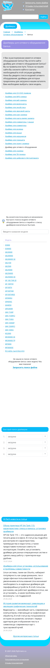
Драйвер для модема (14, 129)
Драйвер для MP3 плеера (16, 96)
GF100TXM (9, 291)
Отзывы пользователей (36, 6)
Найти (43, 16)
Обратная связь (11, 656)
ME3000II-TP (10, 340)
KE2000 (8, 333)
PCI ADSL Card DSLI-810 (14, 351)
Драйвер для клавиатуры (15, 125)
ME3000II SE (10, 337)
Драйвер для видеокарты (16, 104)
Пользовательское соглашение (17, 659)
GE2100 (8, 263)
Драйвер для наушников (15, 136)
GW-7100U (9, 319)
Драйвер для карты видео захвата (19, 118)
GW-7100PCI (10, 316)
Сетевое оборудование (13, 34)
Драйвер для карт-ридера (16, 114)
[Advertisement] (25, 188)
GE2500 (8, 266)
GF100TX (8, 287)
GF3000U (8, 298)
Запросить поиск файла (36, 2)
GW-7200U (9, 330)
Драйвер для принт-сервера (17, 143)
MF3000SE (9, 347)
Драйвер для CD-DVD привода (18, 93)
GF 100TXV (9, 284)
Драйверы (18, 32)
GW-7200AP (9, 323)
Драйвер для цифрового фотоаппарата (22, 158)
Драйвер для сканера (14, 151)
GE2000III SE (10, 259)
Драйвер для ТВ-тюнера (15, 154)
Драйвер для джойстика (15, 107)
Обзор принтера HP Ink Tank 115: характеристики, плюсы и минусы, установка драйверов (24, 528)
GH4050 (8, 305)
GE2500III (9, 273)
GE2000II (8, 252)
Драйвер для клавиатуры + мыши (19, 122)
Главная (6, 32)
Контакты (29, 9)
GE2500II (8, 270)
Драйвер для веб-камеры (16, 100)
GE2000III (9, 255)
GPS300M (9, 308)
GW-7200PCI (10, 326)
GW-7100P (9, 312)
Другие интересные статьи (26, 636)
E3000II (8, 248)
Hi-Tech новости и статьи (15, 519)
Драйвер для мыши (13, 133)
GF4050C (8, 301)
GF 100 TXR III (10, 280)
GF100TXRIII (10, 294)
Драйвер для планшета (15, 140)
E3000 (7, 245)
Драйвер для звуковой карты (17, 111)
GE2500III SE (10, 277)
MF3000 (8, 344)
